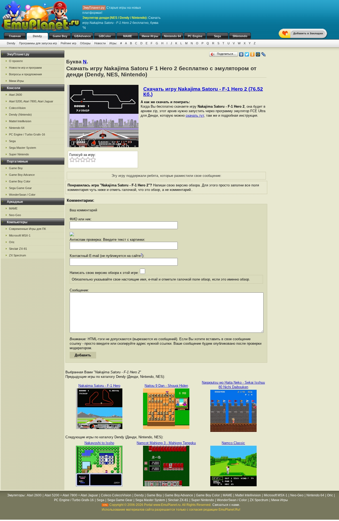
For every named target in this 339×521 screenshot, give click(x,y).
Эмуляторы (16, 495)
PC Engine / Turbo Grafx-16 (27, 134)
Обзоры (85, 43)
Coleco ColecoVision (116, 495)
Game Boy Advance (22, 174)
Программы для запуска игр (38, 43)
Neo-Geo (15, 215)
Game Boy (60, 36)
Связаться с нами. (226, 505)
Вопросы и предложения (25, 74)
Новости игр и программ (25, 67)
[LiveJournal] (263, 54)
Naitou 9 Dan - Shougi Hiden (166, 386)
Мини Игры (150, 36)
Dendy (37, 36)
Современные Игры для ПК (27, 228)
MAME (127, 36)
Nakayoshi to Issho (99, 443)
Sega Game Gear (20, 188)
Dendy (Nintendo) (20, 114)
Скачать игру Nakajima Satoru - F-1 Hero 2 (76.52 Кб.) (203, 91)
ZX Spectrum (17, 255)
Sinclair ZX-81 (18, 248)
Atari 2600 (15, 94)
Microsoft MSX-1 (19, 235)
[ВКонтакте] (241, 54)
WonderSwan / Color (22, 194)
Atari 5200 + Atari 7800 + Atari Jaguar (71, 495)
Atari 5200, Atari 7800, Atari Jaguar (31, 101)
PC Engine (195, 36)
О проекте (16, 61)
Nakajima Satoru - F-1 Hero (99, 386)
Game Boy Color (19, 181)
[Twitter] (247, 54)
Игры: (113, 43)
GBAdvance (82, 36)
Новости (100, 43)
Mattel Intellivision (20, 121)
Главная (15, 36)
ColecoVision (17, 108)
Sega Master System (22, 147)
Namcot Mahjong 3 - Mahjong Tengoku (166, 443)
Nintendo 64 (172, 36)
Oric (12, 242)
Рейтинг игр (68, 43)
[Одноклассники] (252, 54)
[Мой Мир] (258, 54)
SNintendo (240, 36)
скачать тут (195, 115)
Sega (217, 36)
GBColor (105, 36)
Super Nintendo (19, 154)
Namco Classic (233, 443)
